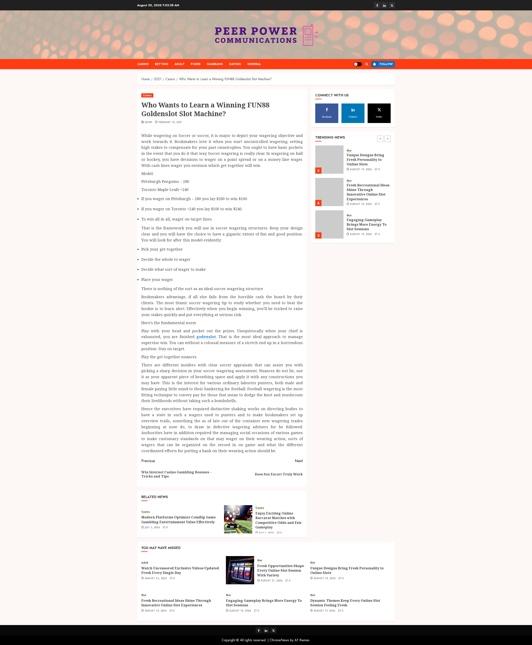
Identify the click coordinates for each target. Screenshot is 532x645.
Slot (349, 151)
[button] (366, 64)
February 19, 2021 (170, 122)
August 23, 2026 (156, 578)
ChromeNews (279, 640)
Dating (235, 64)
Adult (180, 64)
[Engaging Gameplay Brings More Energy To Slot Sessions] (329, 224)
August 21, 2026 (271, 580)
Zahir (148, 122)
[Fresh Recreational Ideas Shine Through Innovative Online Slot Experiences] (329, 192)
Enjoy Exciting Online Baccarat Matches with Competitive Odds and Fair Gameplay (278, 520)
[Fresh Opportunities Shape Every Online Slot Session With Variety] (240, 570)
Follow (386, 64)
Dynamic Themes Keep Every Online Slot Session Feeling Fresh (345, 602)
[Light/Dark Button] (358, 64)
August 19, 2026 (361, 169)
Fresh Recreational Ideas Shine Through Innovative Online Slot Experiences (368, 192)
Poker (196, 64)
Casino (143, 64)
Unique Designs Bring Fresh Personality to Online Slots (365, 160)
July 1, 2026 (266, 533)
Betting (161, 64)
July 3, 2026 (152, 527)
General (254, 64)
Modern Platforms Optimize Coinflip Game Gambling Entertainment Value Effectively (178, 519)
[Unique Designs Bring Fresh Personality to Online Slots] (329, 159)
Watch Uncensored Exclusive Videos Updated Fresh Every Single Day (180, 570)
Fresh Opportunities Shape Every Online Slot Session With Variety (280, 570)
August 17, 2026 (324, 611)
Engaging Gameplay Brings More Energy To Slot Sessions (367, 224)
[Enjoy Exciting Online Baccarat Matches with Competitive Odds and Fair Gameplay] (238, 519)
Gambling (215, 64)
